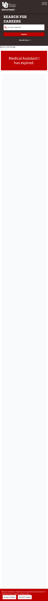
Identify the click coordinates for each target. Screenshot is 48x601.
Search (24, 34)
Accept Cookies (9, 597)
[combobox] (24, 27)
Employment (8, 10)
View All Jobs (23, 40)
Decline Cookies (25, 597)
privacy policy (25, 594)
